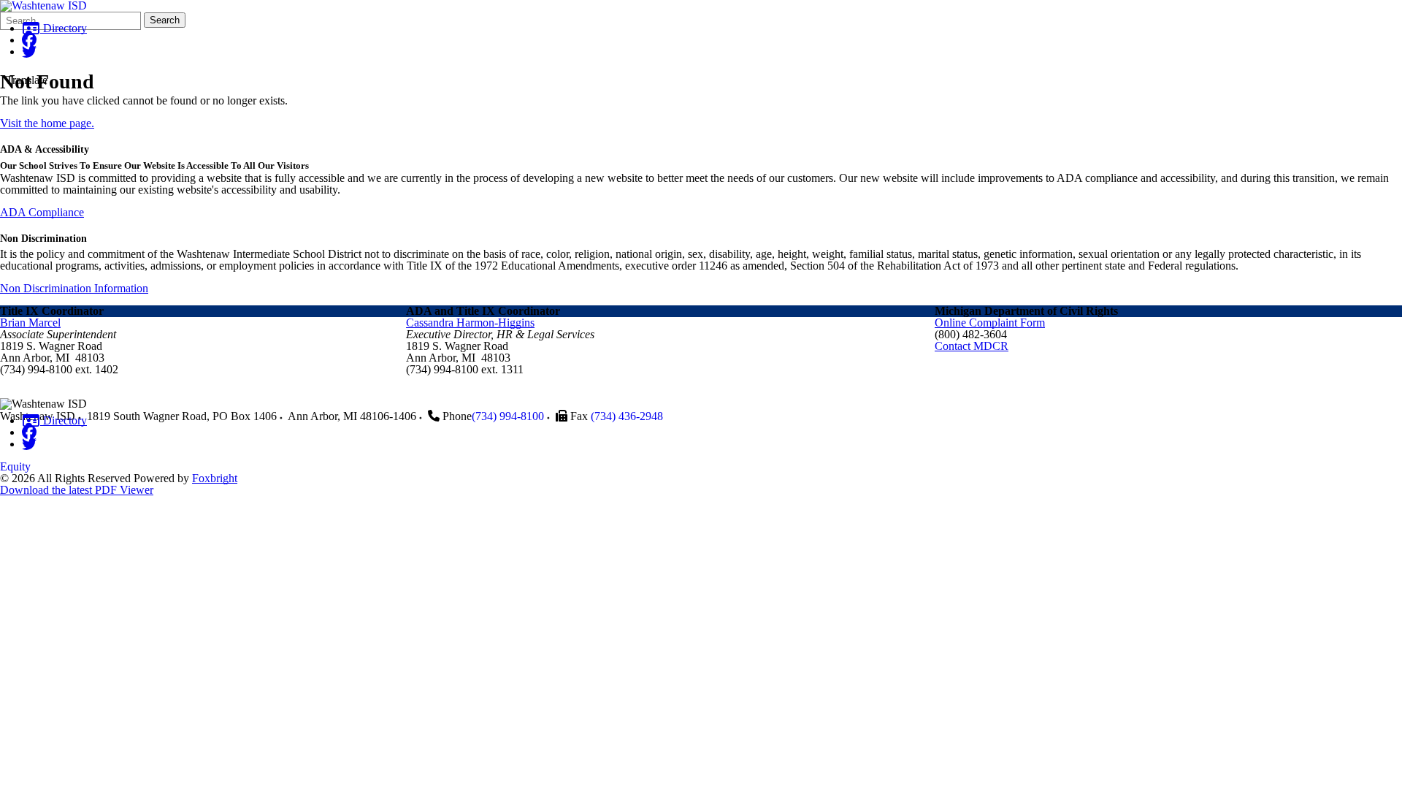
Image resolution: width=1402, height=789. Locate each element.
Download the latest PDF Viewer (76, 490)
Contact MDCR (971, 346)
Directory (63, 28)
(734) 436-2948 (627, 416)
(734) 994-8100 (508, 416)
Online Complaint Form (990, 322)
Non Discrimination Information (74, 288)
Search (165, 20)
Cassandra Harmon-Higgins (470, 322)
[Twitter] (29, 51)
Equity (15, 466)
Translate (26, 80)
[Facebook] (29, 40)
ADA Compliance (42, 212)
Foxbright (214, 478)
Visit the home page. (47, 123)
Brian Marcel (30, 322)
